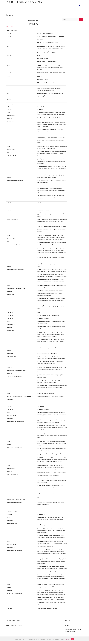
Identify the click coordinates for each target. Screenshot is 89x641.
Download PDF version (11, 26)
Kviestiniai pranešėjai (49, 8)
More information (66, 639)
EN (78, 8)
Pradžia (39, 8)
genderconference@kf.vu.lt (71, 631)
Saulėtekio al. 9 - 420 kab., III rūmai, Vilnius (74, 629)
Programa (58, 8)
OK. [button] (72, 639)
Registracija (65, 8)
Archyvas (72, 8)
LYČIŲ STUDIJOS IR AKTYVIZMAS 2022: (24, 2)
